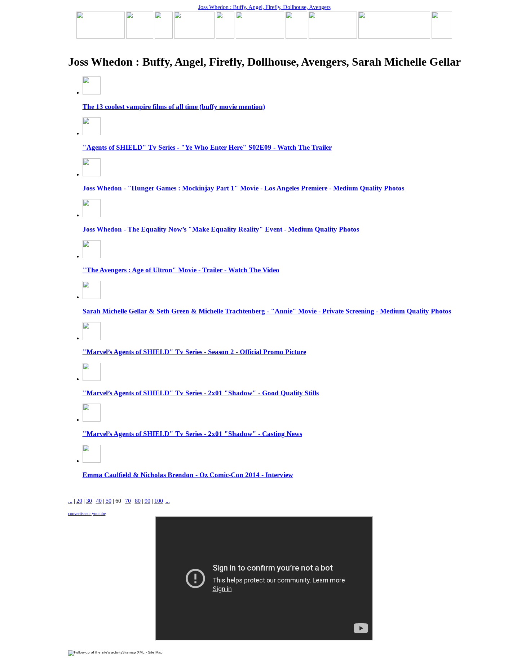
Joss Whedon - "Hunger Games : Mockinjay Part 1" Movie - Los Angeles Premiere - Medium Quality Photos (243, 188)
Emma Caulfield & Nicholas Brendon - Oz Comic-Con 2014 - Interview (188, 475)
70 (128, 501)
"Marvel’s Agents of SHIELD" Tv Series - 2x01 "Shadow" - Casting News (192, 433)
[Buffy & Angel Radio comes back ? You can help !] (333, 37)
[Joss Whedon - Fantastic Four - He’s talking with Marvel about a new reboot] (394, 37)
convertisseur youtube (87, 513)
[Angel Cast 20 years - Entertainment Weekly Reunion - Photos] (442, 37)
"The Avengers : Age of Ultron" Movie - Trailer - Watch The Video (181, 270)
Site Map (155, 652)
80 (138, 501)
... (70, 501)
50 (108, 501)
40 (99, 501)
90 (147, 501)
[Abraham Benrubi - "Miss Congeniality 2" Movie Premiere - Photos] (296, 37)
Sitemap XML (133, 652)
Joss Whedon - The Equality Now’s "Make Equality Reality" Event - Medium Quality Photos (221, 229)
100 (158, 501)
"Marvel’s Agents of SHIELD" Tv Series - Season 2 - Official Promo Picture (194, 352)
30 (89, 501)
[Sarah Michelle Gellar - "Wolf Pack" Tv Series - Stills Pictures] (194, 37)
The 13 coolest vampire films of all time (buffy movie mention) (174, 106)
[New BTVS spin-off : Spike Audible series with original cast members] (139, 37)
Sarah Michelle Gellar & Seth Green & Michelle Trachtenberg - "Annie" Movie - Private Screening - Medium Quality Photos (267, 311)
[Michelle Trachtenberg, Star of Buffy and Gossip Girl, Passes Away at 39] (100, 37)
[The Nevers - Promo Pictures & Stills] (225, 37)
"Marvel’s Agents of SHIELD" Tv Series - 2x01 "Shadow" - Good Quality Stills (201, 393)
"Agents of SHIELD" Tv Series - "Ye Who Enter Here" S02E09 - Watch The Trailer (207, 147)
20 (79, 501)
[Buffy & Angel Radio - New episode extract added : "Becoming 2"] (260, 37)
